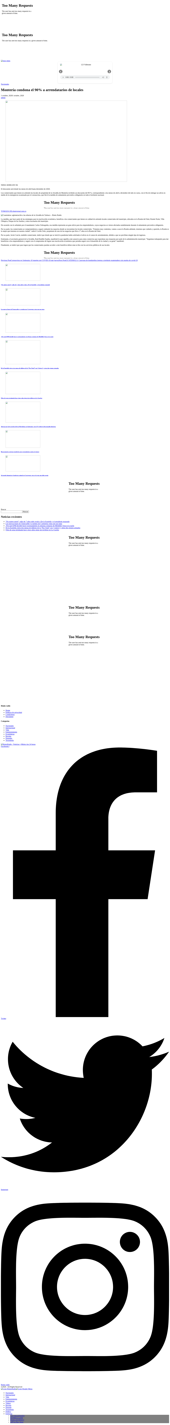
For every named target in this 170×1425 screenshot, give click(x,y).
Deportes (9, 738)
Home (8, 710)
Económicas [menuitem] (10, 1401)
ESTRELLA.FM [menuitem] (16, 1418)
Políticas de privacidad (14, 712)
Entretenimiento (11, 732)
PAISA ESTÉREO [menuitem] (17, 1420)
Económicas (10, 734)
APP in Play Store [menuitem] (16, 1422)
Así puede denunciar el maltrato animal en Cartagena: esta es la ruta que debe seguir (24, 475)
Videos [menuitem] (8, 1403)
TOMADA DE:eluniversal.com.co (13, 211)
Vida (7, 730)
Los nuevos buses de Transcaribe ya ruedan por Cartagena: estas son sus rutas (22, 309)
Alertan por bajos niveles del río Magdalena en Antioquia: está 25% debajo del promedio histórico (28, 426)
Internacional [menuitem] (10, 1395)
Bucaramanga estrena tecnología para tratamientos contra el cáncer (20, 451)
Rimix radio (5, 1385)
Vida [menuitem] (7, 1397)
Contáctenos (10, 715)
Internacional (10, 728)
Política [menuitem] (8, 1412)
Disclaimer (9, 717)
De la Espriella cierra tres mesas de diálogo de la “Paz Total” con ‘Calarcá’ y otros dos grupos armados (30, 368)
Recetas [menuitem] (8, 1405)
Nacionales (5, 84)
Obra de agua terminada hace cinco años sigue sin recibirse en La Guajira (21, 398)
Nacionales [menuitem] (10, 1393)
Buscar (3, 509)
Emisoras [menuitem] (9, 1414)
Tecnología (10, 740)
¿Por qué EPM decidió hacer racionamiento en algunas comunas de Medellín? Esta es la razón (27, 336)
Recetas (8, 736)
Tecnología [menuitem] (10, 1410)
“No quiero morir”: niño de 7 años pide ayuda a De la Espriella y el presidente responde (25, 284)
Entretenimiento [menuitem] (11, 1399)
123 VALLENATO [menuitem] (17, 1416)
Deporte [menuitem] (8, 1407)
